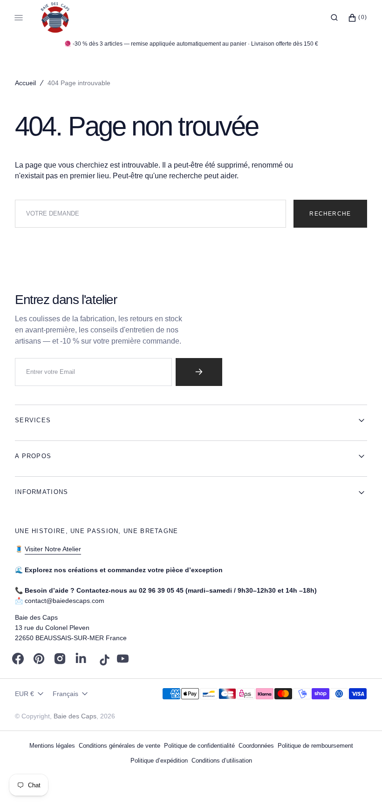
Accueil (25, 83)
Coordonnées (256, 745)
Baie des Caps (75, 716)
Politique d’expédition (159, 760)
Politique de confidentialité (199, 745)
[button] (334, 17)
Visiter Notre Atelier (53, 549)
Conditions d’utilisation (221, 760)
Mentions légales (52, 745)
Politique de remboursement (315, 745)
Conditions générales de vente (119, 745)
